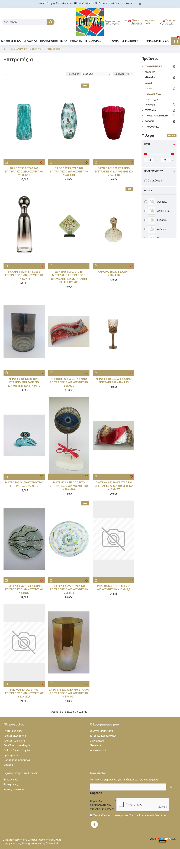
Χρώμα (148, 190)
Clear (172, 135)
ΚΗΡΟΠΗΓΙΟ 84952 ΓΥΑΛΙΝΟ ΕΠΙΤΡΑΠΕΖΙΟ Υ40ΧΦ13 (114, 380)
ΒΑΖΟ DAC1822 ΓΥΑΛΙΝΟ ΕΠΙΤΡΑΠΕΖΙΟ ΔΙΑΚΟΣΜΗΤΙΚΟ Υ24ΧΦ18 (114, 172)
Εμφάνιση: (120, 74)
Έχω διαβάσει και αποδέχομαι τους (130, 815)
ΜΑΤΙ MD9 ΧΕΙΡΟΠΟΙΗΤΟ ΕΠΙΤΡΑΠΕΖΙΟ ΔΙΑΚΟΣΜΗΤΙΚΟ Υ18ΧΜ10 (69, 486)
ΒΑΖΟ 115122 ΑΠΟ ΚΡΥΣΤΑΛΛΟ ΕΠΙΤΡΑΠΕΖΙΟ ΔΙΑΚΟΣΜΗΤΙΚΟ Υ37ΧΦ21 (69, 693)
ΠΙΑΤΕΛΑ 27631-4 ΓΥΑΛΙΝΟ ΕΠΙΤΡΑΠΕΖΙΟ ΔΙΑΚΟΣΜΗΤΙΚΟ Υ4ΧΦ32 (24, 590)
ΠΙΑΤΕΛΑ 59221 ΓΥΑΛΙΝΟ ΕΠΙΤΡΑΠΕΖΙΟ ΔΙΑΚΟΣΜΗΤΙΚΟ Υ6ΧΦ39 (69, 590)
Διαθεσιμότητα (153, 171)
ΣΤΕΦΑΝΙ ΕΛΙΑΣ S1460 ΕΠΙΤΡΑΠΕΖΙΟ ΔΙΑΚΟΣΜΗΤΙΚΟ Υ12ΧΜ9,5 (24, 693)
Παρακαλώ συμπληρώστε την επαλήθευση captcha (102, 805)
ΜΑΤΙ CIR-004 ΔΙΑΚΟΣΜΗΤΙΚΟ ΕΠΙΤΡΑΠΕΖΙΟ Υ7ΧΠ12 (24, 484)
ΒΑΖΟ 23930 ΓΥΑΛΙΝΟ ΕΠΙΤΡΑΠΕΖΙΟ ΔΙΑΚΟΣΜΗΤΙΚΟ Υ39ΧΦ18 (24, 172)
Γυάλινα (36, 49)
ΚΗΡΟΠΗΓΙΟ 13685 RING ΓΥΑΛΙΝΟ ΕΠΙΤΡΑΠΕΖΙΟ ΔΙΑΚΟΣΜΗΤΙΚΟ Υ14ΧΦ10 (24, 382)
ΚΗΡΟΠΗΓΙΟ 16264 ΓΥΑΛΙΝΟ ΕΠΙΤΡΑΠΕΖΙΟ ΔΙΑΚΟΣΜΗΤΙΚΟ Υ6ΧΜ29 (69, 382)
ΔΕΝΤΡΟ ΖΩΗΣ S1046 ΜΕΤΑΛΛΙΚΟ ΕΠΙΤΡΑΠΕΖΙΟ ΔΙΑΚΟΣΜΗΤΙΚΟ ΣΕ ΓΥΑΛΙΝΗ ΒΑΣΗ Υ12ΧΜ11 (69, 277)
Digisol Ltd (52, 843)
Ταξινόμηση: (74, 74)
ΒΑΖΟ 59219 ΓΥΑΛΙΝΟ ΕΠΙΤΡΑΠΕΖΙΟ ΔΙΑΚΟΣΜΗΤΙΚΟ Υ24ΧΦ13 (69, 172)
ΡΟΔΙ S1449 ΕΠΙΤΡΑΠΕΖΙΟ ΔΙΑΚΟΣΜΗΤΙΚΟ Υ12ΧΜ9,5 (113, 588)
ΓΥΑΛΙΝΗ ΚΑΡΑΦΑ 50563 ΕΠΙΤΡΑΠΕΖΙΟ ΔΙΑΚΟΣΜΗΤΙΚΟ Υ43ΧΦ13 (24, 275)
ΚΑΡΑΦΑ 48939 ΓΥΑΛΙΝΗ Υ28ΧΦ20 (114, 273)
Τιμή (147, 144)
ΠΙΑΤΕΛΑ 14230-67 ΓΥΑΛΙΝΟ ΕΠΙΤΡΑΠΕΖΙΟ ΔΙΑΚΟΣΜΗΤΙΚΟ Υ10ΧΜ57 (114, 486)
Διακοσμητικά (19, 49)
